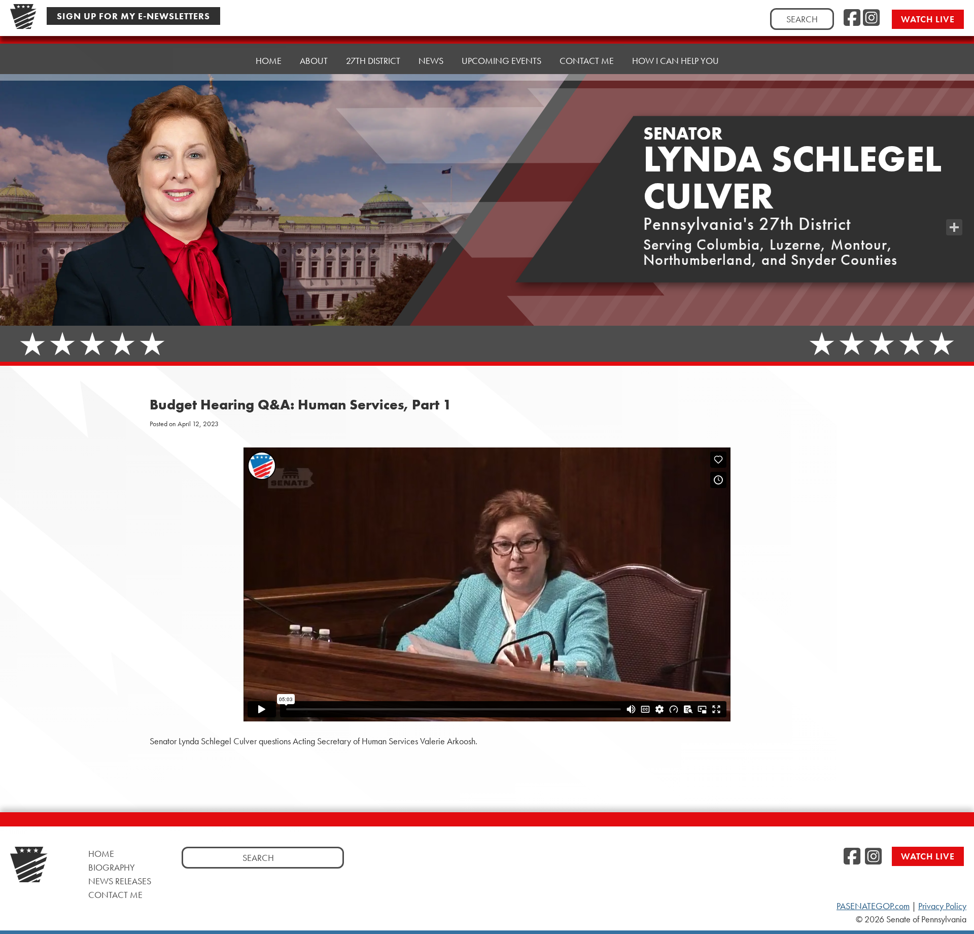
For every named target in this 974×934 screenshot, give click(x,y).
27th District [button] (373, 60)
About (314, 60)
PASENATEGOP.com (873, 906)
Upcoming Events (501, 60)
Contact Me (587, 60)
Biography (111, 867)
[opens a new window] (954, 207)
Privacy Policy (942, 906)
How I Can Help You (675, 60)
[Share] (954, 227)
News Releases (119, 881)
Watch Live (928, 19)
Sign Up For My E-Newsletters (133, 16)
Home (269, 60)
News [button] (431, 60)
